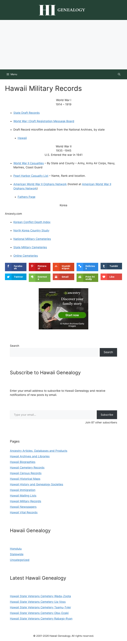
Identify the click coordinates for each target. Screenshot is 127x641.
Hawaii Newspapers (23, 506)
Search (14, 345)
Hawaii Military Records (25, 501)
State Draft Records (26, 112)
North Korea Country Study (31, 230)
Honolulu (16, 548)
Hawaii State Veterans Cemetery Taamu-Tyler (40, 607)
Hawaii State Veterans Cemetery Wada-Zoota (40, 596)
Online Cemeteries (25, 255)
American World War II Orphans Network (40, 184)
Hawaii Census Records (26, 473)
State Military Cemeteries (30, 247)
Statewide (16, 554)
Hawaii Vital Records (24, 512)
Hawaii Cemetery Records (27, 467)
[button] (119, 74)
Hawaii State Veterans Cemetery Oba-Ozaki (39, 613)
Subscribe (107, 414)
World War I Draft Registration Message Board (43, 121)
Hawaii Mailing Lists (23, 495)
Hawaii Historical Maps (25, 478)
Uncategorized (19, 560)
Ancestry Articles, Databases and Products (38, 450)
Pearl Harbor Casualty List (30, 175)
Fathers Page (26, 196)
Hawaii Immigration (22, 490)
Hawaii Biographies (22, 462)
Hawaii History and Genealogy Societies (36, 484)
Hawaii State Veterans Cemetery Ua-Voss (38, 601)
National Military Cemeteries (32, 239)
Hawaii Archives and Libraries (30, 456)
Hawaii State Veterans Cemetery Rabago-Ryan (41, 618)
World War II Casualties (28, 163)
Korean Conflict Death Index (31, 222)
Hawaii (22, 138)
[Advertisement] (63, 45)
